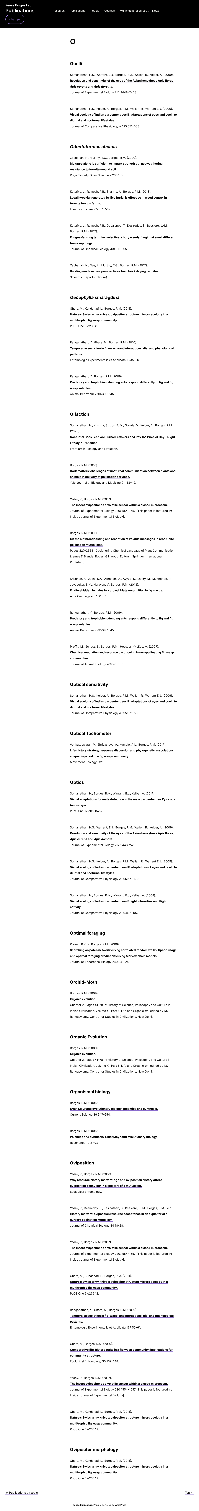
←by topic (15, 19)
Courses (109, 10)
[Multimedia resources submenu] (148, 11)
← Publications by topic (21, 1492)
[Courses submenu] (116, 11)
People (94, 10)
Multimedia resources (133, 10)
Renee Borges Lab (18, 5)
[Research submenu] (66, 11)
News (155, 10)
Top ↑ (189, 1492)
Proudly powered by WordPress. (109, 1505)
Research (59, 10)
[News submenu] (161, 11)
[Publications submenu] (87, 11)
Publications (77, 10)
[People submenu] (101, 11)
